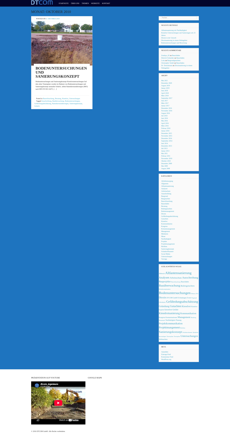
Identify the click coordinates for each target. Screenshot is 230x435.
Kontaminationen (171, 317)
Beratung (58, 98)
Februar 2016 (165, 128)
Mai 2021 (164, 80)
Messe (163, 236)
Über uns (75, 3)
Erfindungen (182, 298)
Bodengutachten (166, 209)
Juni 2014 (164, 143)
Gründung (164, 306)
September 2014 (166, 141)
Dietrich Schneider (167, 58)
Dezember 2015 (166, 133)
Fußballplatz (162, 302)
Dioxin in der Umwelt (168, 38)
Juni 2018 (164, 91)
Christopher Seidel (167, 63)
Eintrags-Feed (166, 354)
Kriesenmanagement (168, 229)
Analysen (164, 189)
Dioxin (163, 214)
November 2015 (166, 136)
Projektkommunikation (171, 323)
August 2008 (165, 168)
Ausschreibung (46, 101)
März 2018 (165, 96)
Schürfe (37, 106)
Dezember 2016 (166, 108)
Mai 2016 (164, 121)
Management (165, 231)
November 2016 (166, 111)
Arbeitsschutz (165, 191)
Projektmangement (169, 327)
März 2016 (165, 126)
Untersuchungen (74, 98)
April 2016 (165, 123)
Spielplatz (195, 332)
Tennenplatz (170, 336)
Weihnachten (163, 339)
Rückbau (164, 246)
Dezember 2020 (166, 83)
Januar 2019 (165, 88)
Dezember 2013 (166, 146)
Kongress (164, 226)
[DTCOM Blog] (42, 4)
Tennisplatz (177, 336)
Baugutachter (165, 199)
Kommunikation (166, 224)
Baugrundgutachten (173, 60)
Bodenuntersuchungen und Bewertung (174, 43)
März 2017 (165, 103)
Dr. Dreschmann (166, 65)
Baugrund (164, 196)
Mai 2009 (164, 166)
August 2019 (165, 86)
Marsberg (193, 317)
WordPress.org (166, 359)
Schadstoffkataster (167, 251)
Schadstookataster (187, 332)
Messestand (162, 320)
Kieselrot (65, 98)
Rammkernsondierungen (60, 103)
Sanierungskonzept (75, 103)
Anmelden (164, 352)
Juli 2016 (164, 116)
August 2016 (165, 113)
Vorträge (164, 259)
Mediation (164, 234)
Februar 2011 (165, 156)
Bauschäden (176, 55)
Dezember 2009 (166, 163)
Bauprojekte (165, 281)
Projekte (164, 241)
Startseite (64, 3)
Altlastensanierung (167, 186)
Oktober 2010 (166, 161)
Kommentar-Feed (167, 357)
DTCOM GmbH (172, 298)
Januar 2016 (165, 131)
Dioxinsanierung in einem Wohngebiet (174, 40)
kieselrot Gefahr (171, 310)
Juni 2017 (164, 101)
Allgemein (164, 184)
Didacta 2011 (194, 293)
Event (189, 298)
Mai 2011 (164, 153)
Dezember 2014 (166, 138)
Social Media (165, 254)
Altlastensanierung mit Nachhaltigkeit (174, 30)
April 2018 (165, 93)
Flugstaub (194, 298)
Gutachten (164, 219)
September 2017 (166, 98)
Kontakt (106, 3)
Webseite (95, 3)
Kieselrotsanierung (169, 313)
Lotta (163, 60)
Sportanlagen (162, 336)
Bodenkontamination (164, 289)
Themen (85, 3)
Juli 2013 (164, 148)
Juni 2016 (164, 118)
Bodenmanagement (167, 211)
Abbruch (162, 273)
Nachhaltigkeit (166, 239)
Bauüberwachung (58, 101)
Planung (178, 320)
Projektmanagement (168, 244)
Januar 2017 (165, 106)
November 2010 (166, 158)
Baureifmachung (48, 98)
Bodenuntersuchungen (72, 101)
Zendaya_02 (165, 55)
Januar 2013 (165, 151)
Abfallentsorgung (167, 181)
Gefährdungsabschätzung (42, 103)
